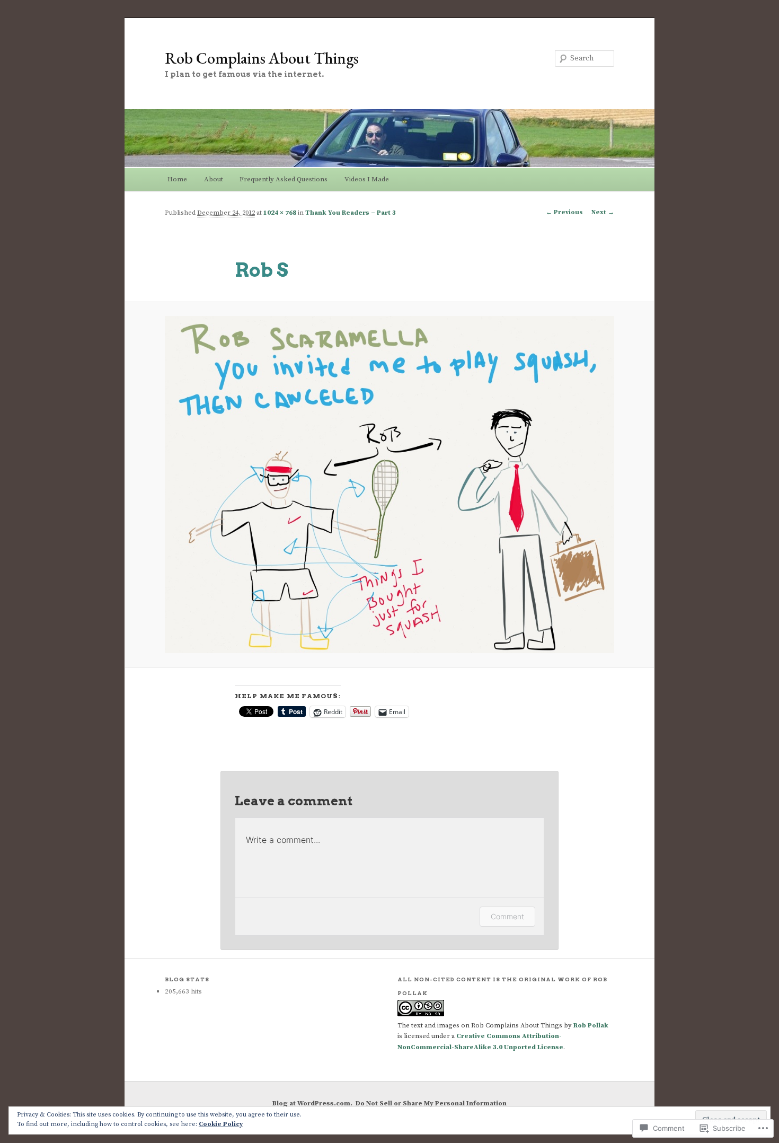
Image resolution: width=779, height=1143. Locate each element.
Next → (602, 212)
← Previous (564, 212)
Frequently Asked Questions (283, 179)
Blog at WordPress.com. (312, 1103)
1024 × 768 (279, 212)
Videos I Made (366, 179)
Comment (507, 916)
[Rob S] (389, 484)
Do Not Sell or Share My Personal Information (431, 1103)
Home (177, 179)
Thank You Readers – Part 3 (350, 212)
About (213, 179)
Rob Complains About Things (262, 58)
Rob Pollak (590, 1025)
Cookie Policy (221, 1124)
